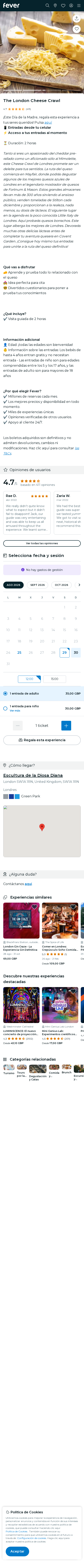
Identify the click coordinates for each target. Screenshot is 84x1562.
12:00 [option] (29, 679)
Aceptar (17, 1551)
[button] (42, 693)
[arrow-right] (79, 585)
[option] (42, 693)
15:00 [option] (54, 679)
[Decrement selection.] (18, 725)
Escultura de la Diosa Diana (33, 775)
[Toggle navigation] (79, 5)
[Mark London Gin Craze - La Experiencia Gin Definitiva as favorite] (34, 906)
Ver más (15, 710)
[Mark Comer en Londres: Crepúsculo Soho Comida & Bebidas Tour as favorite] (73, 906)
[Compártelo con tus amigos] (77, 19)
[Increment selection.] (66, 725)
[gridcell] (64, 653)
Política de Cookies (16, 1531)
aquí (48, 122)
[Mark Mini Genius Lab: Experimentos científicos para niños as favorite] (73, 991)
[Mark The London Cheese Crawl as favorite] (77, 29)
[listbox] (42, 679)
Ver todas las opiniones (42, 543)
